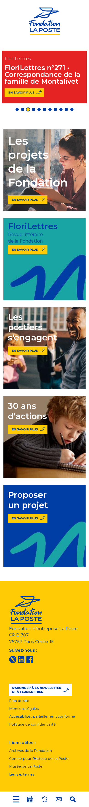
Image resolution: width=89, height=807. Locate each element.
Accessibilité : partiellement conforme (42, 716)
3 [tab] (28, 109)
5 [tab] (39, 109)
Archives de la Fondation (30, 750)
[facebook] (29, 659)
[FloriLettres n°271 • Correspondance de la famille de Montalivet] (24, 92)
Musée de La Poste (25, 766)
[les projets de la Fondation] (27, 199)
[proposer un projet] (27, 517)
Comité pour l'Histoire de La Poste (38, 758)
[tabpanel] (44, 77)
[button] (16, 799)
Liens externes (21, 774)
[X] (12, 659)
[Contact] (58, 799)
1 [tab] (17, 109)
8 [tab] (55, 109)
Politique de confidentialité (32, 724)
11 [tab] (71, 109)
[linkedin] (21, 659)
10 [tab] (66, 109)
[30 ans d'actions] (27, 428)
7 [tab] (50, 109)
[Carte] (44, 799)
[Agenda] (30, 799)
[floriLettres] (27, 249)
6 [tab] (44, 109)
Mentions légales (24, 708)
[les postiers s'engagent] (27, 350)
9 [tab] (61, 109)
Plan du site (19, 700)
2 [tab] (22, 109)
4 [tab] (33, 109)
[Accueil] (44, 20)
